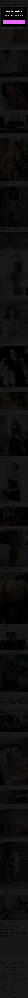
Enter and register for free (14, 22)
